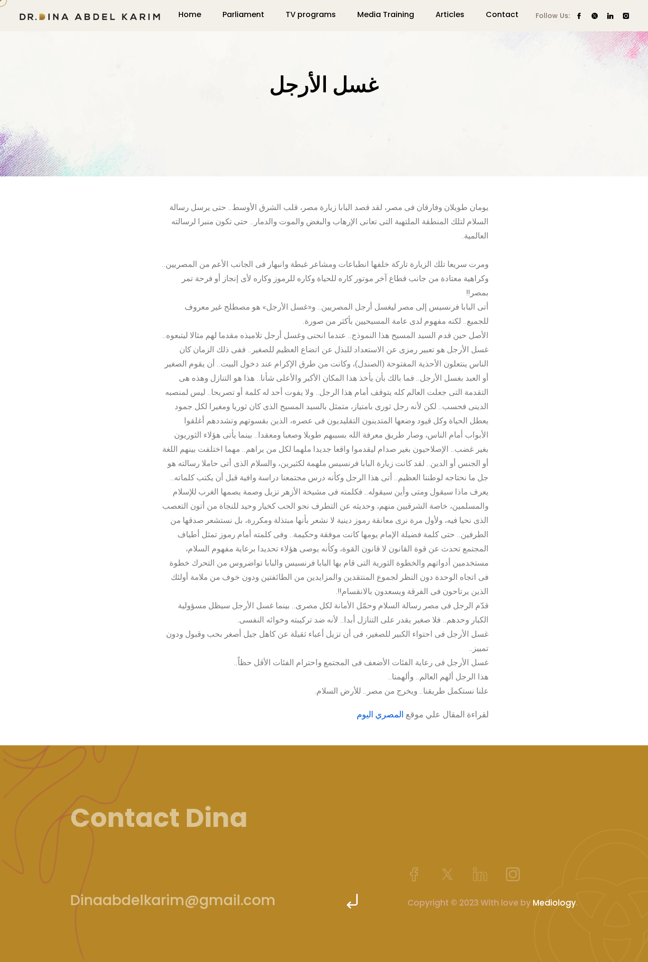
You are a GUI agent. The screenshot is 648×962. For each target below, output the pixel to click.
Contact (502, 14)
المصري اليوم (380, 714)
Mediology (554, 902)
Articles (449, 14)
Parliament (243, 14)
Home (189, 14)
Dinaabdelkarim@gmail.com (173, 900)
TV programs (311, 14)
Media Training (385, 14)
